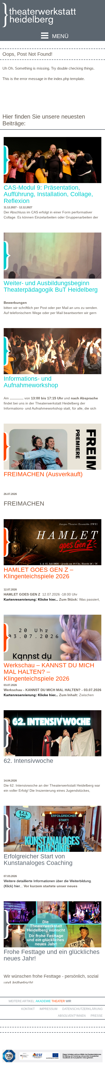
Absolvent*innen (72, 1015)
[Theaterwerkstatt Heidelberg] (46, 16)
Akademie (43, 1001)
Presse (97, 1015)
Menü (60, 36)
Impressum (48, 1009)
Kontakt (28, 1009)
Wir (68, 1001)
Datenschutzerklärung (82, 1009)
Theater (58, 1001)
